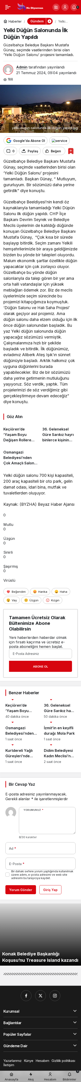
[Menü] (7, 7)
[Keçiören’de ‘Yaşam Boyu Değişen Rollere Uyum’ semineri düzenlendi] (21, 433)
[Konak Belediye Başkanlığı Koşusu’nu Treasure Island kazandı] (40, 934)
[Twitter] (40, 995)
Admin (21, 67)
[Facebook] (26, 995)
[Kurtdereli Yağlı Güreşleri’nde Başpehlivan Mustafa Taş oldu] (21, 754)
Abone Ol (40, 666)
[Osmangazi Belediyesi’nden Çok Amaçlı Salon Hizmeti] (21, 456)
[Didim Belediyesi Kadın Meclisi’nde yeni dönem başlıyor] (60, 754)
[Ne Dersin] (30, 7)
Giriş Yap (50, 890)
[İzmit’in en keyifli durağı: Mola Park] (60, 731)
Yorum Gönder (20, 890)
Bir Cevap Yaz (22, 784)
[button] (56, 7)
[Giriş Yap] (65, 7)
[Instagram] (55, 995)
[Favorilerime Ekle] (70, 151)
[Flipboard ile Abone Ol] (59, 140)
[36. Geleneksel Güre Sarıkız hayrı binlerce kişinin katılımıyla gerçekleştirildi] (60, 433)
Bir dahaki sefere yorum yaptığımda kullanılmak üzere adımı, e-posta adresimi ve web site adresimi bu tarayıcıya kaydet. (42, 875)
